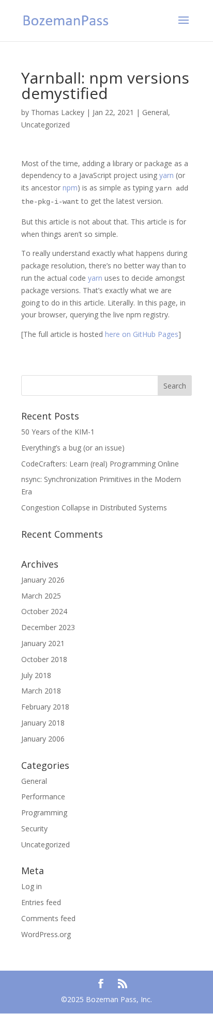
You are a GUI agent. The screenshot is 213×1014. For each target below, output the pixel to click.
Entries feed (41, 902)
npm (70, 187)
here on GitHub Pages (141, 334)
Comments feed (48, 918)
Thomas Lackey (57, 112)
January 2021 (43, 643)
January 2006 (43, 739)
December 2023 (48, 627)
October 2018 (44, 659)
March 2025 (41, 596)
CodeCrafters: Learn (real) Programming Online (100, 464)
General (155, 112)
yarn (166, 175)
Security (34, 828)
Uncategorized (45, 125)
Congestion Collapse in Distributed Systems (94, 507)
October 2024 (44, 611)
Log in (31, 886)
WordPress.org (46, 934)
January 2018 (43, 723)
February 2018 (45, 707)
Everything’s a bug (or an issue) (73, 448)
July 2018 (36, 675)
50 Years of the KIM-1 (58, 432)
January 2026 (43, 580)
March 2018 (41, 691)
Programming (44, 812)
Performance (43, 796)
